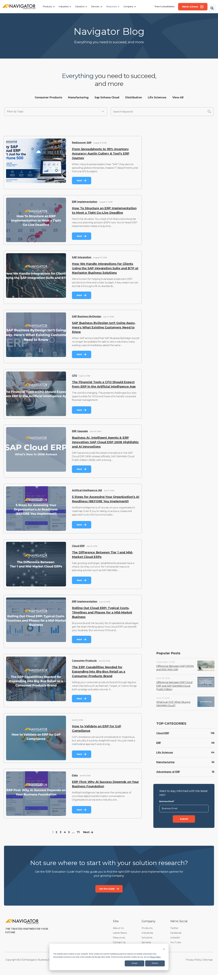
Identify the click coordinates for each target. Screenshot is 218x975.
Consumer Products (84, 660)
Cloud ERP (78, 545)
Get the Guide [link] (107, 888)
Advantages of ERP (168, 772)
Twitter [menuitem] (174, 928)
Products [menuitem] (147, 928)
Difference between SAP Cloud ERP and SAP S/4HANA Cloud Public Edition (174, 686)
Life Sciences (164, 752)
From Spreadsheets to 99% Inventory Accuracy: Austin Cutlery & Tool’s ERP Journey (100, 153)
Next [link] (79, 180)
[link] (19, 6)
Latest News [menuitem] (120, 932)
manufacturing (78, 97)
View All (177, 97)
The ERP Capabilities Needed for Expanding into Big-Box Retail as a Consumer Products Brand (98, 671)
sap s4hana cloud (106, 97)
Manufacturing (165, 762)
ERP (158, 743)
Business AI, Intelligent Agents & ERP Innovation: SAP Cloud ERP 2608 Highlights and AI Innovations (105, 442)
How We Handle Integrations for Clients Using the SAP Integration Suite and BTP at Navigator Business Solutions (105, 268)
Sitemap (208, 959)
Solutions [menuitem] (147, 937)
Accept (134, 963)
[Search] (212, 8)
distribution (133, 97)
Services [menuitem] (146, 942)
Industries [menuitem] (147, 932)
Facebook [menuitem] (176, 932)
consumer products (48, 97)
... (73, 832)
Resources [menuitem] (119, 937)
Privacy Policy (155, 957)
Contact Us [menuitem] (119, 942)
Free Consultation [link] (165, 6)
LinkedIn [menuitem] (175, 937)
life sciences (157, 97)
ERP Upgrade (80, 431)
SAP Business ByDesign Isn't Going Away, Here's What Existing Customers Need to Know (103, 327)
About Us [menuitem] (118, 928)
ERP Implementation (84, 201)
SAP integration (81, 257)
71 (78, 832)
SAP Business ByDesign (86, 316)
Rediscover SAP (82, 142)
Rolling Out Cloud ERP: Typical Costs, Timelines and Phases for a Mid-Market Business (102, 612)
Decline (155, 963)
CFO (74, 375)
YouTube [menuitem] (175, 942)
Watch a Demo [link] (190, 6)
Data (75, 775)
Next (86, 832)
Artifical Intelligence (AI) (87, 490)
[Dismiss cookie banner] (164, 949)
